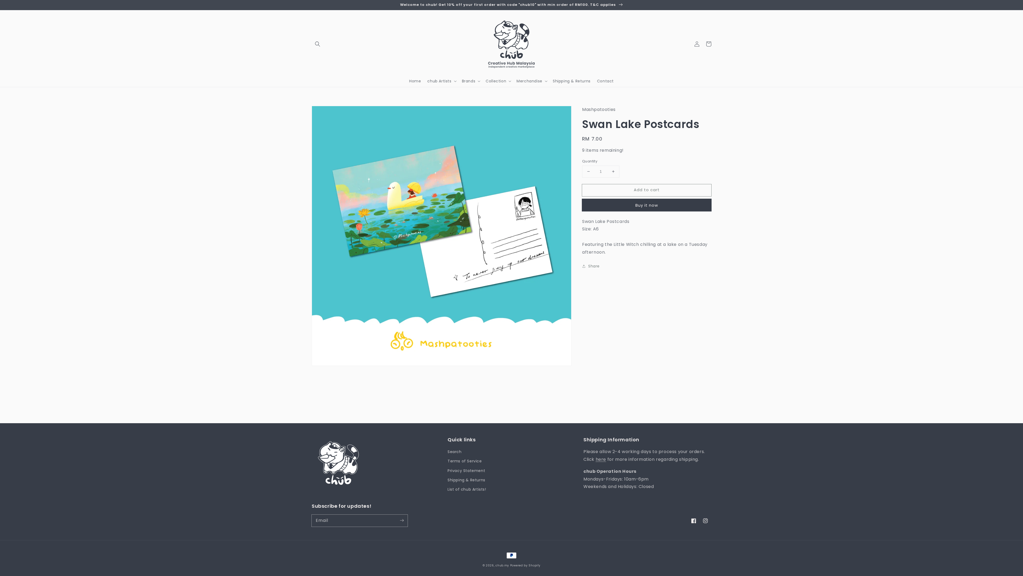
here (601, 459)
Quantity (589, 161)
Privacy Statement (466, 470)
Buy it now (646, 205)
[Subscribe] (402, 520)
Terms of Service (465, 461)
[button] (317, 44)
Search (455, 451)
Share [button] (594, 266)
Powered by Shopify (525, 565)
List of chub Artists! (467, 489)
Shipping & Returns (466, 480)
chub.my (502, 565)
